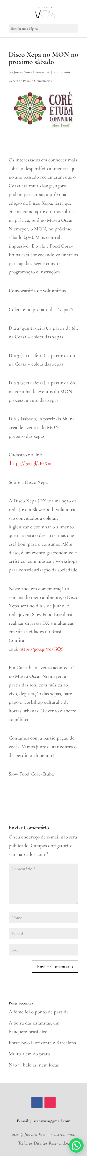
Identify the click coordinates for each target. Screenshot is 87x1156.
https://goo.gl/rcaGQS (41, 649)
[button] (76, 1145)
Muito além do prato (29, 1054)
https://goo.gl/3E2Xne (31, 463)
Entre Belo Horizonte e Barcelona (42, 1043)
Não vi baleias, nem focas (34, 1065)
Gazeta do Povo (19, 81)
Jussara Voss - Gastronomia (32, 72)
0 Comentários (42, 81)
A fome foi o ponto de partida (39, 1012)
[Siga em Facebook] (37, 1102)
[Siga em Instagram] (50, 1102)
